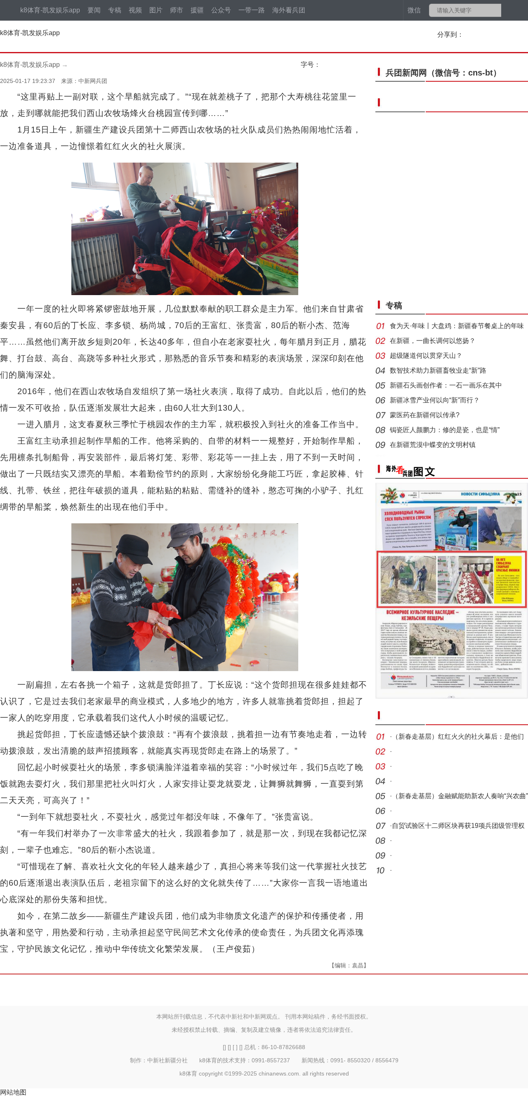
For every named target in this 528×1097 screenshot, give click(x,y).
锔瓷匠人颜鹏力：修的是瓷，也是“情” (445, 429)
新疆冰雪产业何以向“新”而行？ (435, 400)
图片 (156, 10)
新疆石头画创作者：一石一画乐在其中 (446, 385)
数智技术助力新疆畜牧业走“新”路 (438, 370)
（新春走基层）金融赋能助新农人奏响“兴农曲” (460, 795)
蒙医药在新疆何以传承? (425, 414)
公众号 (221, 10)
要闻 (94, 10)
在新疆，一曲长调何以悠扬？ (433, 340)
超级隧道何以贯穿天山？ (426, 355)
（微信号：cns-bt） (443, 72)
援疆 (197, 10)
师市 (176, 10)
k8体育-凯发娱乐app (50, 10)
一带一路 (251, 10)
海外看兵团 (288, 10)
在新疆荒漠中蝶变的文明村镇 (433, 444)
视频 (135, 10)
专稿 (114, 10)
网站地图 (13, 1092)
